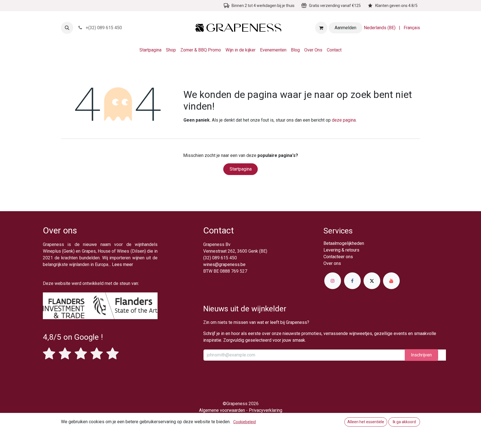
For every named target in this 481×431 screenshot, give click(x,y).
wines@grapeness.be (224, 264)
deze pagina (344, 120)
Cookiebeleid (244, 422)
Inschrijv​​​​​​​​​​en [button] (421, 355)
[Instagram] (332, 280)
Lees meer (122, 264)
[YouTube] (391, 280)
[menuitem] (380, 28)
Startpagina (241, 169)
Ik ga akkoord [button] (404, 422)
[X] (372, 280)
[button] (67, 28)
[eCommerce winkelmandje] (321, 28)
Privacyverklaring (265, 410)
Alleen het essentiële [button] (365, 422)
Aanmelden (345, 27)
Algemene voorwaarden (222, 410)
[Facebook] (352, 280)
